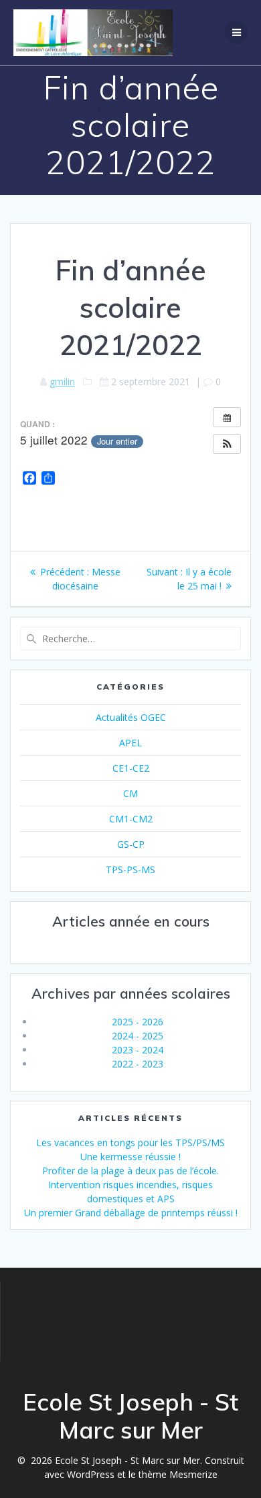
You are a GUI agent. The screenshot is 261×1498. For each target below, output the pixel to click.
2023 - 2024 (137, 1049)
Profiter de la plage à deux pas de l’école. (130, 1170)
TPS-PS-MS (130, 869)
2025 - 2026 (137, 1021)
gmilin (62, 381)
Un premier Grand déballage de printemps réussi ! (131, 1212)
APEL (130, 742)
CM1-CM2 (131, 818)
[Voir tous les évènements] (227, 417)
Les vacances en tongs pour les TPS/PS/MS (130, 1142)
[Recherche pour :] (130, 638)
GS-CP (131, 844)
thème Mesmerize (178, 1474)
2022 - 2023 (137, 1063)
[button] (226, 444)
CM (130, 793)
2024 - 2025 (137, 1035)
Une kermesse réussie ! (130, 1156)
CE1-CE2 (130, 768)
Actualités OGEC (131, 717)
